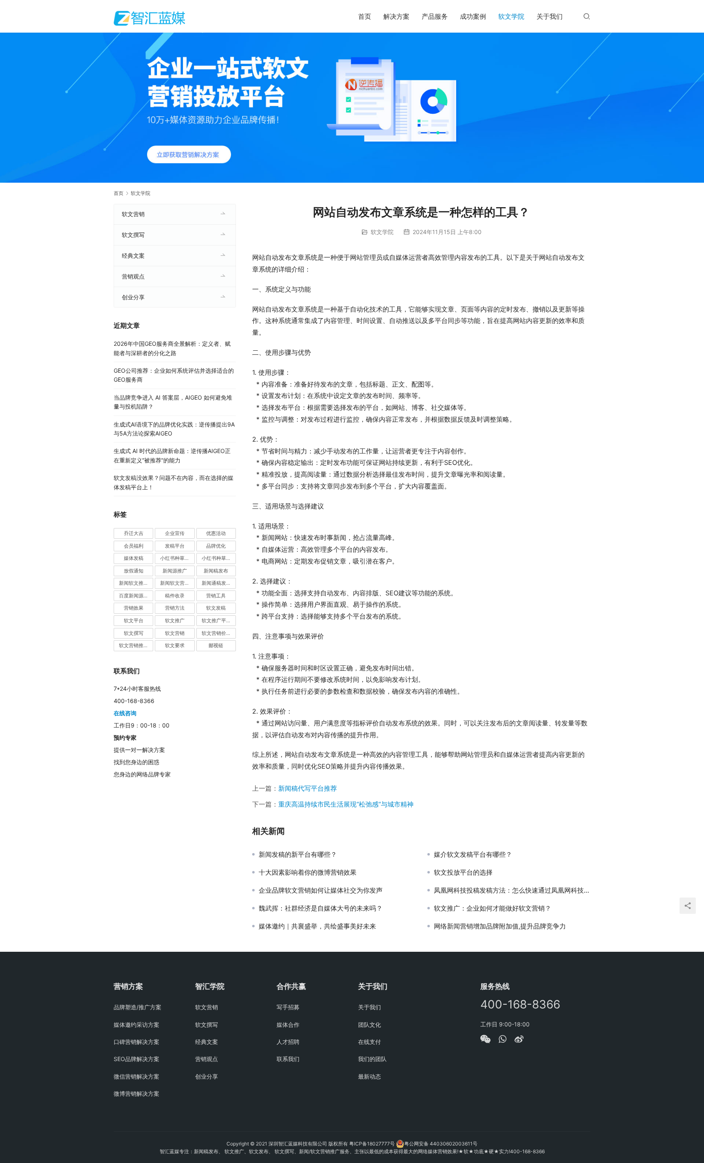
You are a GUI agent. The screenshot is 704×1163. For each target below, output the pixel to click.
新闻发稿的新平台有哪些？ (298, 854)
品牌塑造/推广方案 (137, 1007)
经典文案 (133, 255)
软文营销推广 (133, 645)
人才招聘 (288, 1041)
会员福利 (133, 546)
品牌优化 (216, 546)
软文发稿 (216, 608)
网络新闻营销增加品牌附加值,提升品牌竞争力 (500, 926)
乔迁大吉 (133, 533)
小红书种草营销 (219, 558)
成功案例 (473, 16)
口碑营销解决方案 (136, 1041)
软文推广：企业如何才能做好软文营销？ (492, 908)
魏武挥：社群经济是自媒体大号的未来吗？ (321, 908)
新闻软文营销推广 (177, 583)
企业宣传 (175, 533)
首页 (364, 16)
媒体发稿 (133, 558)
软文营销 (133, 213)
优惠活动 (216, 533)
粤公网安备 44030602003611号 (440, 1144)
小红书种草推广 (177, 558)
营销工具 (216, 596)
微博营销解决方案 (136, 1093)
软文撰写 (133, 234)
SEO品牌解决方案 (136, 1058)
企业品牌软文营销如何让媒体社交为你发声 (321, 890)
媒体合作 (288, 1024)
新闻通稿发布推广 (219, 583)
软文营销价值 (216, 633)
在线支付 (369, 1041)
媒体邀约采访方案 (136, 1024)
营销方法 (175, 608)
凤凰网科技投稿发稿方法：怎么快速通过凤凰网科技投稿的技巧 (512, 890)
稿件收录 (175, 596)
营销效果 (133, 608)
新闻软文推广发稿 (136, 583)
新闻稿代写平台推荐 (307, 788)
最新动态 (369, 1076)
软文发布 (258, 1151)
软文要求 (175, 645)
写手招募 (288, 1007)
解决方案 (396, 16)
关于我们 (550, 16)
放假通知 (133, 571)
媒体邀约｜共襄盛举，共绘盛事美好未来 (317, 926)
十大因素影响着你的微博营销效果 (307, 872)
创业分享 (133, 297)
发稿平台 (175, 546)
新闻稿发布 (216, 571)
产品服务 (435, 16)
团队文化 (369, 1024)
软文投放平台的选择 (463, 872)
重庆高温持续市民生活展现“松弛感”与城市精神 (346, 804)
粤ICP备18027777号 (372, 1144)
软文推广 (175, 620)
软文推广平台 (216, 620)
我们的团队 (372, 1058)
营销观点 (133, 276)
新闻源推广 (175, 571)
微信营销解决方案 (136, 1076)
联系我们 (288, 1058)
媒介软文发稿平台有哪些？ (473, 854)
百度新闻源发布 (136, 596)
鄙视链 (216, 645)
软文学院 (511, 16)
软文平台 (133, 620)
